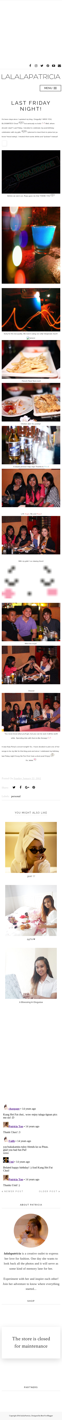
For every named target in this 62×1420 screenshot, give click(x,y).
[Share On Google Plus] (27, 787)
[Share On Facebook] (20, 787)
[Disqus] (31, 1056)
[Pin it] (33, 787)
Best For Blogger (47, 1416)
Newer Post (14, 1191)
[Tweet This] (14, 787)
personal (15, 796)
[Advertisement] (31, 30)
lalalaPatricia (25, 1416)
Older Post (48, 1191)
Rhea (46, 467)
